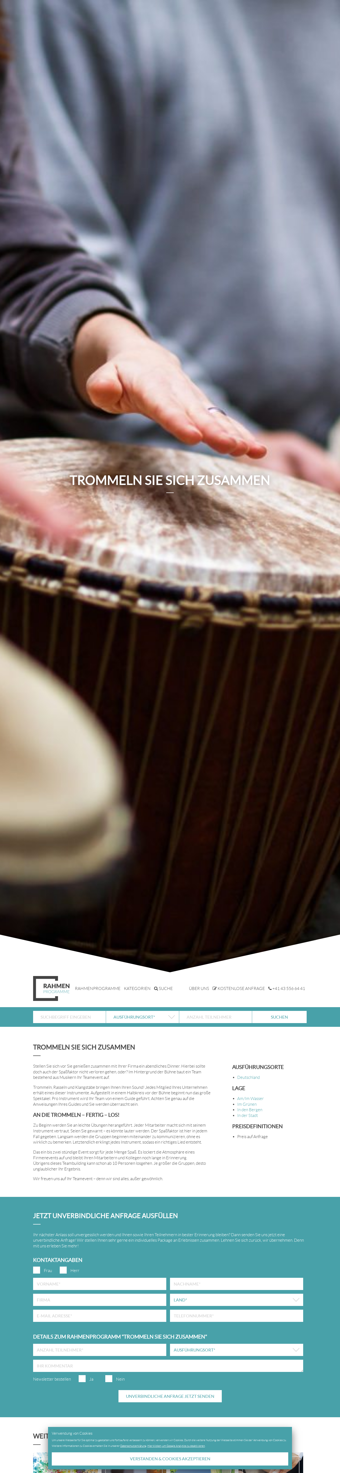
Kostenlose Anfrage (241, 988)
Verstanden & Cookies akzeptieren (170, 1458)
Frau (48, 1270)
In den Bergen (249, 1109)
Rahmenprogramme (97, 988)
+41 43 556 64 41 (288, 988)
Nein (120, 1379)
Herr (74, 1270)
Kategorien (137, 988)
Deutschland (248, 1077)
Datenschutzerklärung (133, 1445)
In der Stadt (247, 1115)
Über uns (199, 988)
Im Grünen (247, 1104)
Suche (165, 988)
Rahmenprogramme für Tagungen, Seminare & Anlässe (51, 988)
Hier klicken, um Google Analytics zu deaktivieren (176, 1445)
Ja (91, 1379)
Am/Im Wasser (250, 1098)
